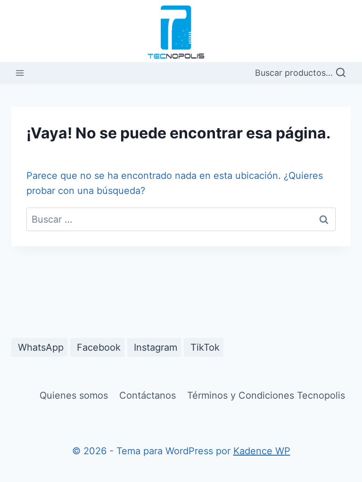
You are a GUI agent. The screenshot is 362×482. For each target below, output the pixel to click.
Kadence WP (261, 451)
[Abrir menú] (20, 73)
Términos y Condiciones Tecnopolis (266, 395)
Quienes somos (74, 395)
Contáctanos (147, 395)
